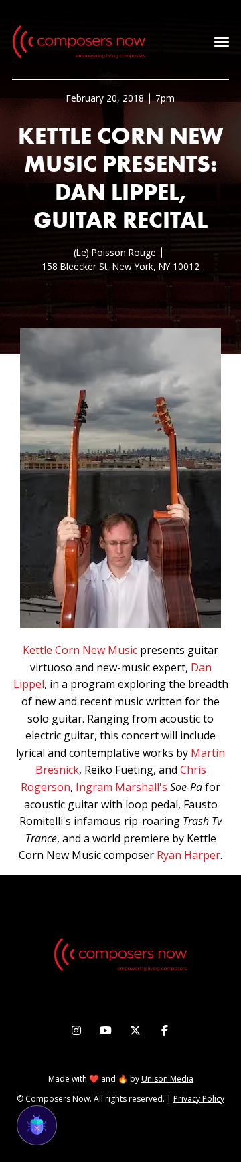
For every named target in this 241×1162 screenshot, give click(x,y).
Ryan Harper (188, 855)
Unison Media (167, 1078)
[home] (79, 42)
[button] (222, 42)
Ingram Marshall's (121, 787)
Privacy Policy (198, 1099)
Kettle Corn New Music (80, 650)
